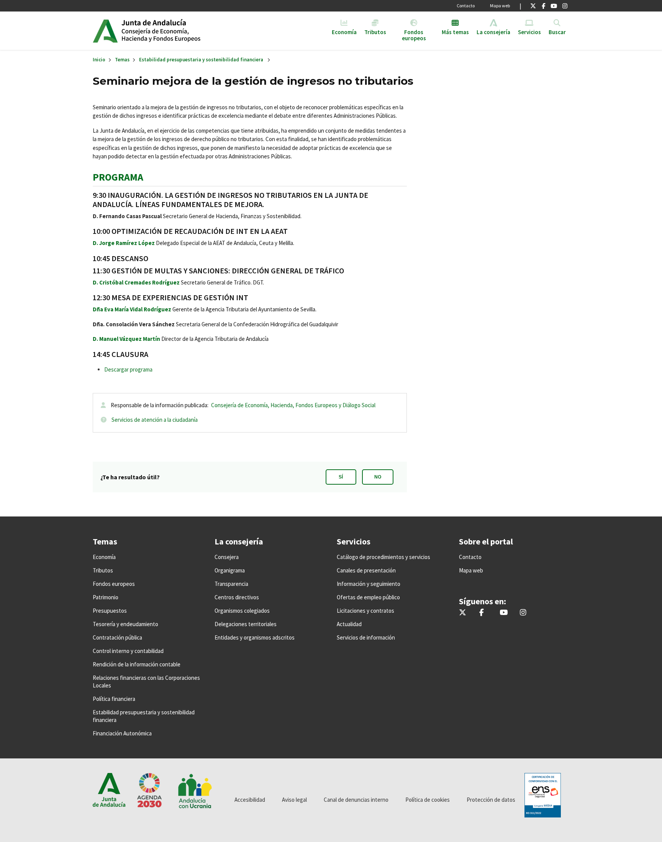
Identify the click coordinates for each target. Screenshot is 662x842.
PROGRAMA (118, 177)
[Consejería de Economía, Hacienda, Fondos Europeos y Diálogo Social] (554, 6)
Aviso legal (294, 799)
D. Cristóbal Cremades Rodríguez (136, 282)
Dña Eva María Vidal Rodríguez (132, 309)
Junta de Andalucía (105, 31)
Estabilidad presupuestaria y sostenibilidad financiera (201, 59)
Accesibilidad (249, 799)
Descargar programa (128, 369)
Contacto (466, 5)
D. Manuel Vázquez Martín (126, 338)
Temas (122, 59)
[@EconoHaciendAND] (533, 6)
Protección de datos (491, 799)
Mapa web (500, 5)
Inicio (180, 31)
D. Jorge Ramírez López (124, 243)
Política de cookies (427, 799)
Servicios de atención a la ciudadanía (154, 419)
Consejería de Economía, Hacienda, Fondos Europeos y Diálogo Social (293, 405)
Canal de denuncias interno (356, 799)
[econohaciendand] (564, 6)
